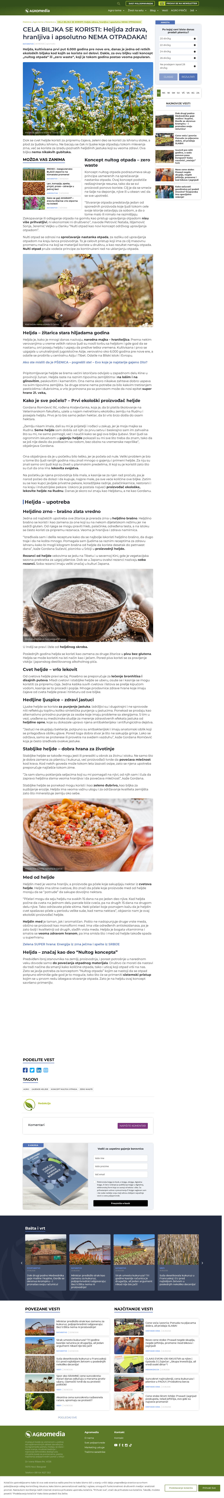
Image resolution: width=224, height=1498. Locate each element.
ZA (197, 93)
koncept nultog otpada (64, 1089)
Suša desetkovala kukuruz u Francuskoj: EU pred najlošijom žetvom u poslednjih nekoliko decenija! (81, 1362)
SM (173, 93)
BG (158, 93)
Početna (27, 22)
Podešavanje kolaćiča (181, 1488)
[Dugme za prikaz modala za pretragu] (119, 3)
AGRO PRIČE (179, 10)
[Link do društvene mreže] (115, 1445)
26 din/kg (165, 58)
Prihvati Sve (209, 1488)
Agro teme (114, 10)
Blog (153, 10)
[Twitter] (32, 1070)
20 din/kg (165, 38)
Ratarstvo (50, 22)
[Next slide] (202, 1262)
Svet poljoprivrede (141, 3)
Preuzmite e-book (120, 1203)
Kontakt (118, 1437)
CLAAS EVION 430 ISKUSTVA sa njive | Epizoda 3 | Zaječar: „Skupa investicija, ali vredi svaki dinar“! (171, 1362)
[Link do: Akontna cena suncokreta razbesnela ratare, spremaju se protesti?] (39, 1401)
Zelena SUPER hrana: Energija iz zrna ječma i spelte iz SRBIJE (71, 944)
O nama (89, 1437)
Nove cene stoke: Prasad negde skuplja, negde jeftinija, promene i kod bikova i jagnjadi (170, 1343)
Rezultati (188, 76)
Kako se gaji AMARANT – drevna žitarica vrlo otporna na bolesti (62, 201)
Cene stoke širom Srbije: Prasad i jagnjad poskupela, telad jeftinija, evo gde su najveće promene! (171, 1399)
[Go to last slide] (21, 1262)
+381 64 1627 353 (42, 1472)
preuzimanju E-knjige (125, 1190)
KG (193, 93)
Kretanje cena (153, 1331)
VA (188, 93)
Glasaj (168, 76)
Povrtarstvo (33, 1268)
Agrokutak (52, 193)
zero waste (86, 1089)
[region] (112, 1487)
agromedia (50, 44)
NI (168, 93)
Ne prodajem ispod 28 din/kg (172, 66)
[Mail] (45, 1070)
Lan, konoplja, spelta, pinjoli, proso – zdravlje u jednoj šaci (60, 186)
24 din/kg (165, 51)
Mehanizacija (152, 1370)
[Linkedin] (39, 1070)
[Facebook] (25, 1070)
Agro (26, 1089)
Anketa (165, 22)
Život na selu (136, 10)
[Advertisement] (88, 1020)
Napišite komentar (133, 1125)
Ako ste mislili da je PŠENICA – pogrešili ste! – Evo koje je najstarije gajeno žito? (85, 362)
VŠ (183, 93)
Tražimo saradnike (95, 1451)
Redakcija (44, 1103)
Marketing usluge (95, 1447)
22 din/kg (165, 45)
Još (192, 10)
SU (178, 93)
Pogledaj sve (67, 1417)
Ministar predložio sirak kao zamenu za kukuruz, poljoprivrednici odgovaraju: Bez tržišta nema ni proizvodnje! (80, 1324)
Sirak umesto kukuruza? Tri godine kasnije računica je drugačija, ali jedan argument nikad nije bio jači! (80, 1343)
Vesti (165, 10)
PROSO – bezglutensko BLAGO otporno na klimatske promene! (59, 172)
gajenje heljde (40, 1089)
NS (163, 93)
